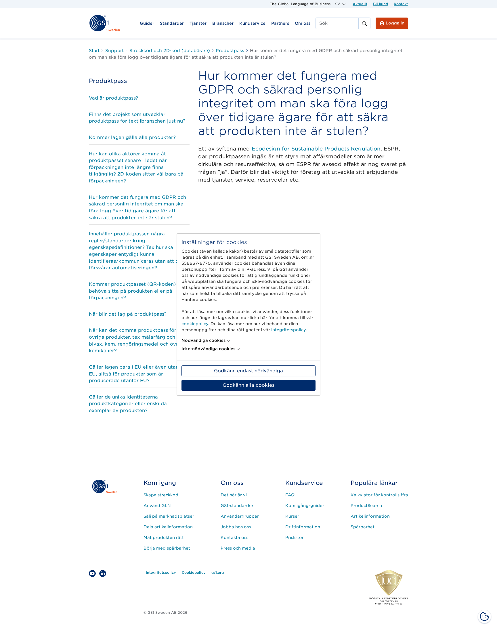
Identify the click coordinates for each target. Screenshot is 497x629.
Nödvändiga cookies (203, 340)
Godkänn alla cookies (248, 385)
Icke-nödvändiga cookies (208, 348)
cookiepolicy (194, 323)
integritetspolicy (288, 329)
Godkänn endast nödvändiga (248, 370)
